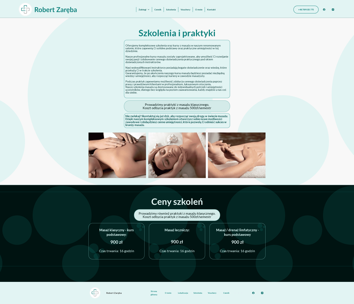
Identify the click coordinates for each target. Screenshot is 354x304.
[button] (144, 9)
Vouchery (185, 9)
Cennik (157, 9)
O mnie (198, 9)
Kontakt (211, 9)
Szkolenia (171, 9)
